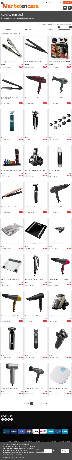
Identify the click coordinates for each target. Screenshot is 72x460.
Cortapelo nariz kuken (54, 170)
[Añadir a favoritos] (22, 65)
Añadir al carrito (12, 70)
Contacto (9, 441)
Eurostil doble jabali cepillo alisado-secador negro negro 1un (11, 98)
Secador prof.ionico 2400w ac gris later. (34, 388)
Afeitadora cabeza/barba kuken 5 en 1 (58, 315)
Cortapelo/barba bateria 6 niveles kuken (11, 170)
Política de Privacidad (64, 441)
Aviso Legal (16, 441)
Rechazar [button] (56, 451)
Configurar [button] (65, 451)
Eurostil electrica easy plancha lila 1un (34, 61)
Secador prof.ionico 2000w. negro (57, 206)
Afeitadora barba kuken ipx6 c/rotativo (34, 134)
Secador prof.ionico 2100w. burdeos (34, 97)
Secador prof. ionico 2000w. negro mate (35, 315)
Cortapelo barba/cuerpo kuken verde (10, 134)
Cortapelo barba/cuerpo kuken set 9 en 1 (59, 134)
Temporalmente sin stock (12, 216)
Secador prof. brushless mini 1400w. (10, 388)
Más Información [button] (40, 451)
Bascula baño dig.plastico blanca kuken (58, 388)
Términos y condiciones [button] (19, 457)
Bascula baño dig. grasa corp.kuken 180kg (35, 243)
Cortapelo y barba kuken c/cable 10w (34, 279)
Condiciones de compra (27, 441)
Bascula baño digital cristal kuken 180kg (10, 279)
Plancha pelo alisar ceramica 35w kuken (10, 206)
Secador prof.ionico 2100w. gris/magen (58, 279)
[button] (29, 29)
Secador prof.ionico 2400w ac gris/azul (58, 97)
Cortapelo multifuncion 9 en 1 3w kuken (35, 170)
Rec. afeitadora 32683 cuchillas (56, 243)
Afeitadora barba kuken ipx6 (56, 352)
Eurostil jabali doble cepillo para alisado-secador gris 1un (11, 61)
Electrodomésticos (53, 24)
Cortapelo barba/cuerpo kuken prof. (34, 352)
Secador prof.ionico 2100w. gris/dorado (11, 315)
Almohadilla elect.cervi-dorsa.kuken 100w (11, 243)
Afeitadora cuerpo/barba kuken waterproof (35, 206)
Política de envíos (39, 441)
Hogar (44, 24)
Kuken (26, 101)
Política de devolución (51, 441)
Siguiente (45, 403)
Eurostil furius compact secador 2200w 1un (59, 61)
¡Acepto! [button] (47, 451)
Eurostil (3, 64)
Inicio (39, 24)
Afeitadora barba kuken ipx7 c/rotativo (10, 352)
